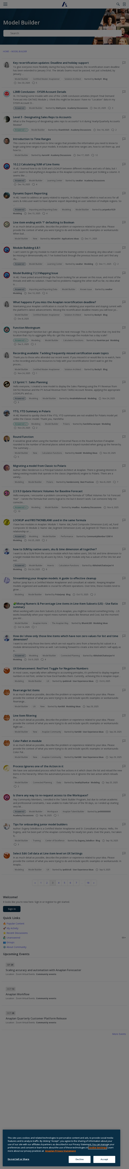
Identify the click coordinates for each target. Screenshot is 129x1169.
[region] (61, 1148)
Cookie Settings (98, 1147)
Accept (104, 1159)
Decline (80, 1159)
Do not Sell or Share (18, 1159)
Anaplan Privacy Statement (60, 1150)
